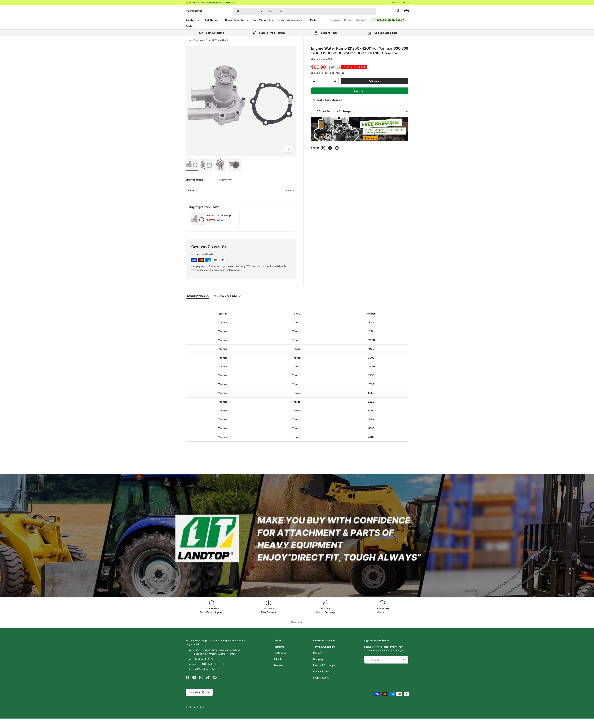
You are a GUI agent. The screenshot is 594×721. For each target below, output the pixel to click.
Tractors (191, 20)
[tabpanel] (241, 190)
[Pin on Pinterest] (336, 148)
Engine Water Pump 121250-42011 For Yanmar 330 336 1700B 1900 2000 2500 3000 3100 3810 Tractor (212, 40)
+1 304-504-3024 (202, 659)
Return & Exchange (324, 665)
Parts (313, 20)
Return (348, 20)
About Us (279, 646)
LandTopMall (198, 707)
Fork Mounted (261, 20)
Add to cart (375, 81)
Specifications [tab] (194, 179)
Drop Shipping (321, 677)
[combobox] (304, 11)
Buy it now (359, 90)
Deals (189, 26)
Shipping (335, 20)
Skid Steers (211, 20)
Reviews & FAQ (225, 296)
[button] (406, 11)
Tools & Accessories (290, 20)
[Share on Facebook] (330, 148)
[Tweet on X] (323, 148)
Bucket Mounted (235, 20)
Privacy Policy (321, 671)
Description (195, 296)
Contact (361, 20)
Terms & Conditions (324, 646)
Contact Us (280, 653)
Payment (318, 653)
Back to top (297, 622)
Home (188, 40)
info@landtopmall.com (205, 669)
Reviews (278, 665)
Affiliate (278, 659)
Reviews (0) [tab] (225, 179)
